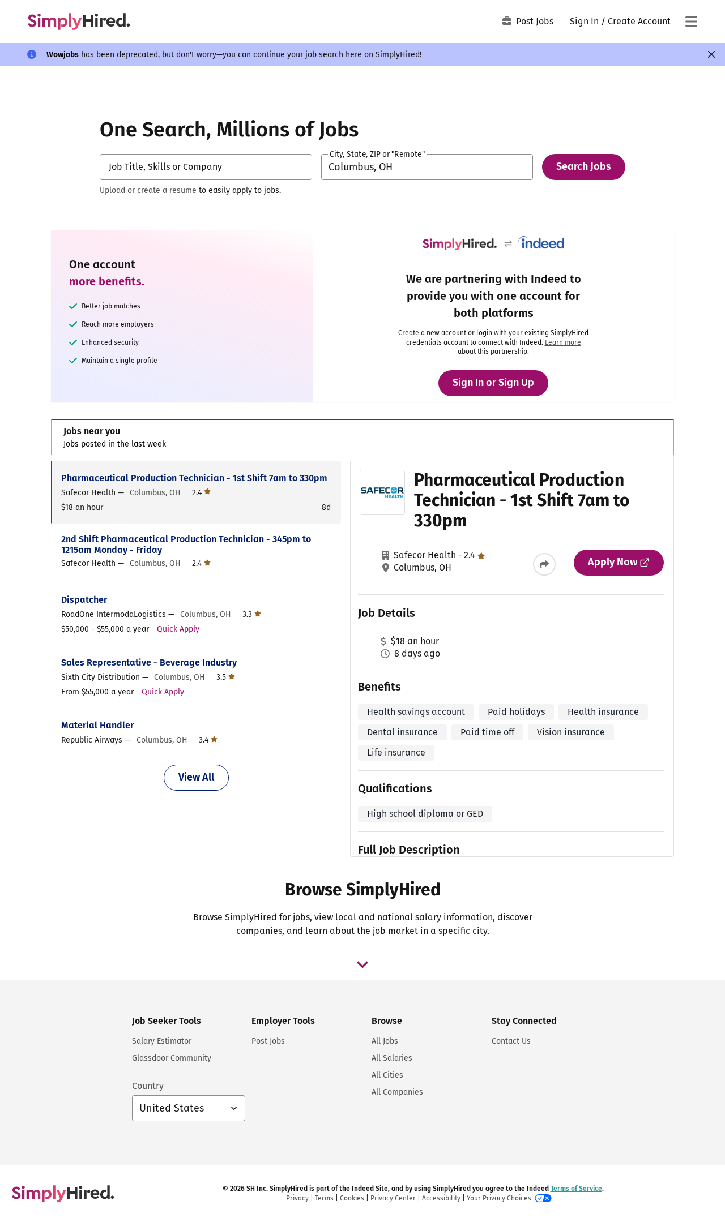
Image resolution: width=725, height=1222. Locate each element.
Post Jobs (534, 21)
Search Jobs (583, 166)
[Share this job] (544, 564)
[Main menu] (691, 21)
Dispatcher (84, 599)
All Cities (387, 1075)
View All (196, 777)
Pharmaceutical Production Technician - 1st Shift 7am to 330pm (194, 478)
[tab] (362, 437)
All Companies (397, 1092)
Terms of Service (576, 1189)
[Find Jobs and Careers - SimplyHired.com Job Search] (78, 21)
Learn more (563, 342)
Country (148, 1085)
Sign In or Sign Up (493, 382)
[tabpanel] (362, 659)
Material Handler (97, 725)
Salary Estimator (161, 1041)
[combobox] (206, 167)
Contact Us (511, 1041)
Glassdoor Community (171, 1058)
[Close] (711, 54)
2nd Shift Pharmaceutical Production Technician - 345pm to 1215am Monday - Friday (186, 544)
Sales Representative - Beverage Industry (149, 662)
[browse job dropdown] (362, 964)
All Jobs (385, 1041)
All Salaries (392, 1058)
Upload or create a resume (148, 190)
